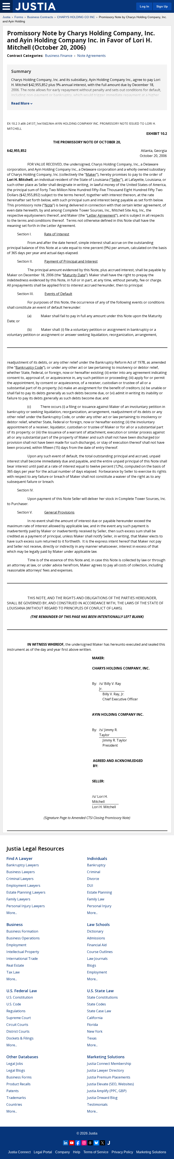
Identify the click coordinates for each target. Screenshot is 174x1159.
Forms (18, 17)
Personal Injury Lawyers (25, 906)
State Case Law (99, 1011)
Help (76, 1152)
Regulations (15, 1011)
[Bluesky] (96, 1142)
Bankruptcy (96, 865)
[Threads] (90, 1142)
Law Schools (98, 924)
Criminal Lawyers (20, 878)
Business (14, 924)
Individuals (97, 858)
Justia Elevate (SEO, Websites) (110, 1084)
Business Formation (22, 931)
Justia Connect (19, 1152)
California (94, 1017)
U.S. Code (13, 1004)
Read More (20, 103)
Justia (6, 17)
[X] (102, 1142)
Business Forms (19, 1077)
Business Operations (23, 938)
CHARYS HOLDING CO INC (76, 17)
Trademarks (16, 1097)
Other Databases (22, 1056)
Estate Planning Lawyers (25, 892)
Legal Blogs (15, 1070)
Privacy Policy (122, 1152)
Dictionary (95, 931)
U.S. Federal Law (21, 990)
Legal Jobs (14, 1063)
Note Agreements (91, 55)
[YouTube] (71, 1142)
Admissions (96, 938)
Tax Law (13, 972)
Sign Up (162, 6)
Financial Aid (97, 945)
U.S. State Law (100, 990)
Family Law (95, 899)
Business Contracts (40, 17)
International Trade (22, 958)
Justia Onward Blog (102, 1097)
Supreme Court (18, 1017)
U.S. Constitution (19, 997)
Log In (144, 6)
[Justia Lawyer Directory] (108, 1142)
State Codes (96, 1004)
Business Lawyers (20, 872)
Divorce (93, 878)
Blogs (91, 965)
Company (62, 1152)
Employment (16, 945)
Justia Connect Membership (109, 1063)
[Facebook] (77, 1142)
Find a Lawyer (19, 858)
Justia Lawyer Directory (105, 1070)
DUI (90, 885)
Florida (92, 1024)
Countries (14, 1104)
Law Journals (97, 958)
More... (11, 912)
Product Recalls (18, 1084)
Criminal (93, 872)
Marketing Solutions (106, 1056)
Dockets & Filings (20, 1038)
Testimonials (97, 1104)
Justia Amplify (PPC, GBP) (106, 1090)
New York (94, 1031)
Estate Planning (99, 892)
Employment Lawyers (23, 885)
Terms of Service (95, 1152)
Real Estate (15, 965)
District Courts (17, 1031)
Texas (92, 1038)
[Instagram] (84, 1142)
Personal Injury (99, 906)
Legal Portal (43, 1152)
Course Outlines (100, 951)
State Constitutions (102, 997)
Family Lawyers (18, 899)
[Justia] (35, 6)
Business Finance (58, 55)
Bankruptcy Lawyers (22, 865)
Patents (12, 1090)
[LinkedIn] (65, 1142)
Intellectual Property (22, 951)
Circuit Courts (17, 1024)
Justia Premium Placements (108, 1077)
